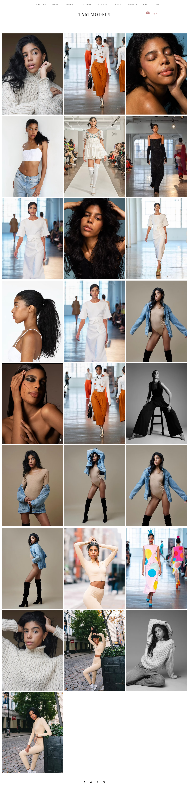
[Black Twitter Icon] (91, 782)
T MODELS (94, 14)
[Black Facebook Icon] (84, 782)
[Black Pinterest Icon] (97, 782)
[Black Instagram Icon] (104, 782)
